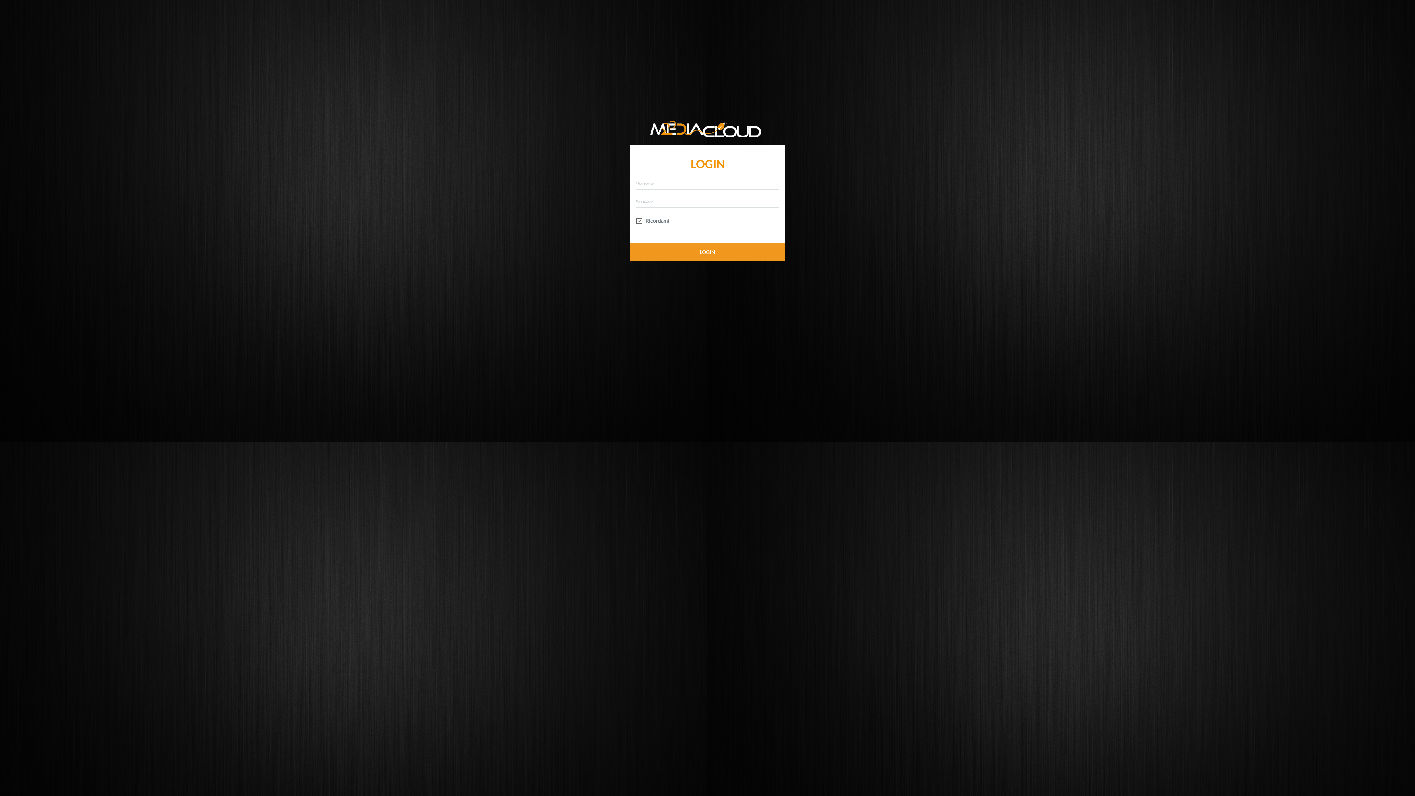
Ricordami (657, 220)
